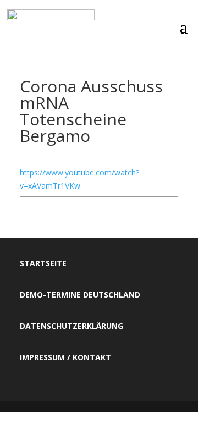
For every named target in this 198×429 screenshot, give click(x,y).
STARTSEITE (43, 263)
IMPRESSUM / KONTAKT (65, 357)
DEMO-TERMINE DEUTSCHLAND (80, 294)
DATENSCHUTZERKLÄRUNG (71, 326)
